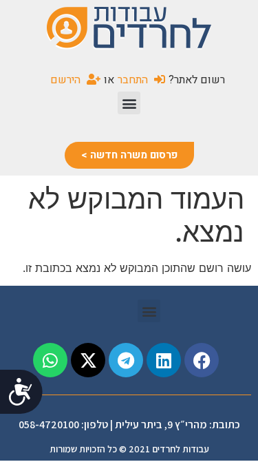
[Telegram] (126, 360)
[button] (129, 103)
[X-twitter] (88, 360)
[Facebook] (201, 360)
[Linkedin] (164, 360)
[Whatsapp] (50, 360)
